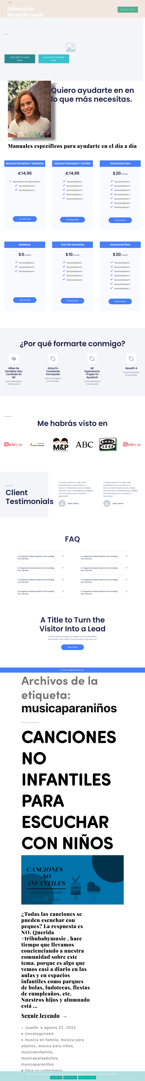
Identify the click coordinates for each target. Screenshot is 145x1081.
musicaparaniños (37, 1064)
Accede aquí (24, 219)
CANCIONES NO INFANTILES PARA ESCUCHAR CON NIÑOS (68, 789)
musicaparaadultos (39, 1058)
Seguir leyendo (44, 1015)
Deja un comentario (43, 1070)
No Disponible (72, 219)
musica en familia (41, 1040)
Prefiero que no (70, 1078)
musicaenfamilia (36, 1052)
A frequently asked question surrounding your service (35, 557)
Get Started (120, 220)
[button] (40, 559)
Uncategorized (39, 1033)
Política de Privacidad (87, 1078)
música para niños (55, 1046)
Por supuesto (56, 1078)
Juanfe (31, 1027)
